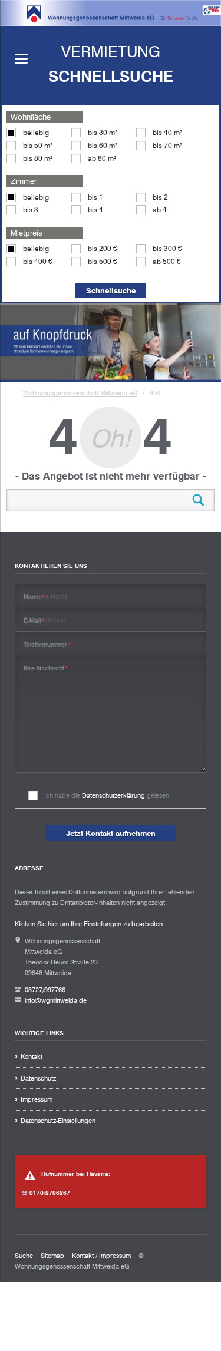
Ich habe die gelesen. (107, 795)
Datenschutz (38, 1078)
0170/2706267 (49, 1193)
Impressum (36, 1099)
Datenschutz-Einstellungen (58, 1121)
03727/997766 (45, 990)
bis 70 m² (167, 145)
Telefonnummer (48, 644)
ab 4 (160, 209)
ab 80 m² (102, 158)
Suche (24, 1255)
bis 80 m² (37, 158)
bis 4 (95, 209)
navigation (21, 58)
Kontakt (31, 1056)
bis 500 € (102, 261)
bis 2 (160, 197)
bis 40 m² (167, 132)
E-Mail (34, 620)
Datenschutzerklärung (113, 795)
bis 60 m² (102, 145)
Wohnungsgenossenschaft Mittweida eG (80, 393)
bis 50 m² (37, 145)
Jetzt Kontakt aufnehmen (111, 833)
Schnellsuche (111, 290)
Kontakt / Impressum (101, 1255)
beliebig (36, 132)
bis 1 (95, 197)
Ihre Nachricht (46, 667)
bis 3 (30, 209)
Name (34, 596)
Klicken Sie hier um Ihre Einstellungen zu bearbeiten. (89, 924)
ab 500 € (167, 261)
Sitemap (52, 1255)
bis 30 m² (102, 132)
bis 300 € (167, 248)
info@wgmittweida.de (56, 1000)
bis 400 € (37, 261)
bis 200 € (102, 248)
